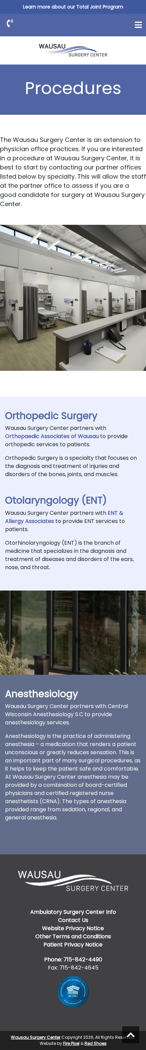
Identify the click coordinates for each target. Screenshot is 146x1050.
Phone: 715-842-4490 (73, 959)
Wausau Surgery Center (35, 1037)
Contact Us (73, 920)
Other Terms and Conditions (73, 936)
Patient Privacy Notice (73, 944)
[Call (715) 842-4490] (10, 23)
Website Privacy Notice (73, 928)
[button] (138, 25)
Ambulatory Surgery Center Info (73, 912)
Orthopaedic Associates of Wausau (52, 436)
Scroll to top (130, 1034)
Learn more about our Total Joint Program (73, 6)
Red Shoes (96, 1043)
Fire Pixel (71, 1043)
